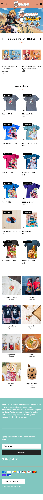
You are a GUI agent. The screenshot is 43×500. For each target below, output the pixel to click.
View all (21, 42)
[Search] (7, 4)
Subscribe (21, 453)
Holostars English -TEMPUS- (22, 39)
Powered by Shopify (17, 486)
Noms (8, 486)
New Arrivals (21, 86)
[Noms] (21, 4)
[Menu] (2, 4)
